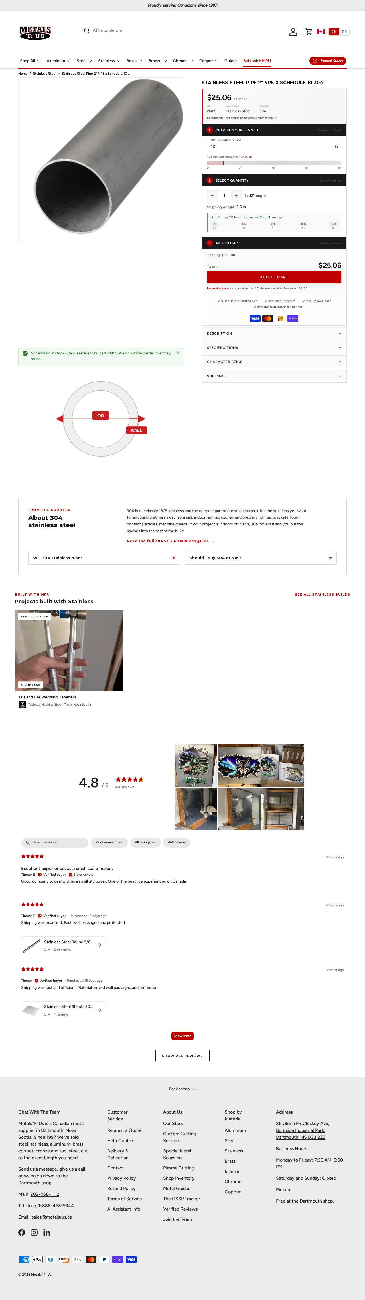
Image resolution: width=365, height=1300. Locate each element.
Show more (182, 1036)
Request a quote (218, 288)
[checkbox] (176, 843)
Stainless (106, 60)
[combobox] (168, 30)
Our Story (173, 1123)
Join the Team (177, 1219)
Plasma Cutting (178, 1168)
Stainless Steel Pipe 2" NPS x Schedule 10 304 (96, 73)
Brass (132, 60)
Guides (231, 60)
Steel (81, 60)
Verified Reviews (180, 1209)
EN (334, 32)
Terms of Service (124, 1198)
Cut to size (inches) (226, 139)
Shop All (27, 60)
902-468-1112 (45, 1194)
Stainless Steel (44, 73)
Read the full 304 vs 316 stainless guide (168, 541)
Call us (72, 353)
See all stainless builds (322, 594)
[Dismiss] (178, 352)
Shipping (216, 376)
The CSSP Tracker (181, 1198)
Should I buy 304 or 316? (215, 557)
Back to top (179, 1089)
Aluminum (55, 60)
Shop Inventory (179, 1178)
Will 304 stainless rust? (57, 557)
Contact (115, 1168)
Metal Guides (176, 1188)
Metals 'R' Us (41, 1275)
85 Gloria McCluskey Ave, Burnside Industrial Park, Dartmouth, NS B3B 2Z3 (302, 1130)
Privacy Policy (121, 1178)
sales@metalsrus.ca (52, 1217)
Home (23, 73)
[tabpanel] (182, 941)
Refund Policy (121, 1188)
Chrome (180, 60)
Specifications (222, 348)
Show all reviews (182, 1056)
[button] (309, 32)
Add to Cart (274, 277)
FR (344, 32)
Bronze (155, 60)
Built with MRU (257, 60)
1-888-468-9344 (56, 1205)
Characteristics (224, 362)
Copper (206, 60)
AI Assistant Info (123, 1209)
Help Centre (120, 1140)
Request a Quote (124, 1130)
